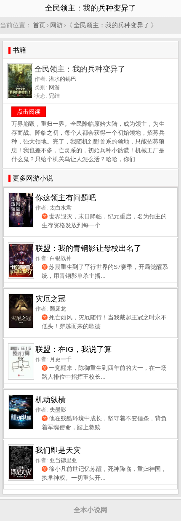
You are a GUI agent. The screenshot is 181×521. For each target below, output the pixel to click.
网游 (56, 25)
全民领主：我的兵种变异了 (111, 25)
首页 (39, 25)
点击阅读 (28, 111)
